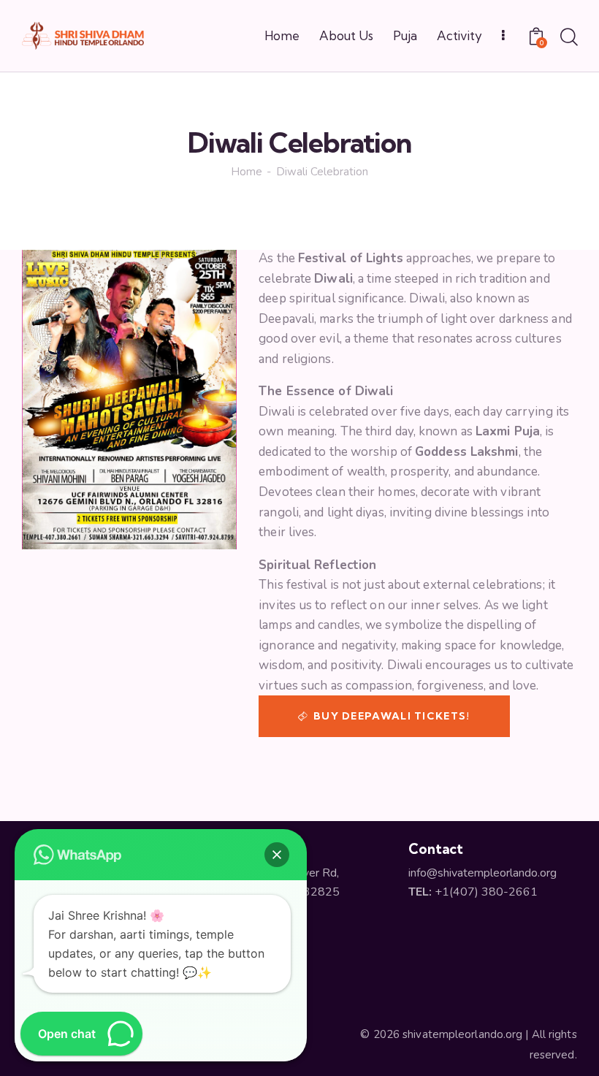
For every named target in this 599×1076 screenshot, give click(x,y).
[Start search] (568, 38)
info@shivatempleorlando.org (482, 873)
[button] (276, 854)
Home (246, 172)
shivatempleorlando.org (462, 1034)
